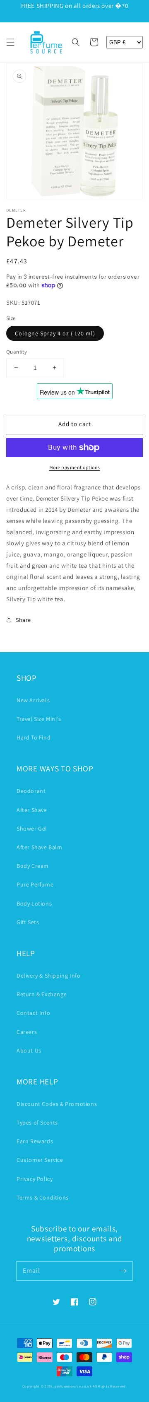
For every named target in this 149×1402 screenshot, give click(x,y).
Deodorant (31, 791)
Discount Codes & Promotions (57, 1104)
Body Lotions (34, 903)
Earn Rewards (35, 1141)
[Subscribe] (123, 1271)
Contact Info (33, 1013)
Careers (27, 1032)
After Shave (32, 810)
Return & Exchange (42, 994)
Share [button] (23, 620)
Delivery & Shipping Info (48, 975)
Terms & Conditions (43, 1197)
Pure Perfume (35, 884)
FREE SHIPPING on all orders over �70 (74, 6)
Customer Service (40, 1160)
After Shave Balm (39, 847)
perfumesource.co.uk (73, 1386)
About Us (29, 1050)
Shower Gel (32, 828)
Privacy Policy (35, 1179)
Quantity (16, 351)
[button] (10, 42)
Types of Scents (37, 1122)
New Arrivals (33, 700)
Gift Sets (28, 922)
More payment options (74, 467)
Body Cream (33, 866)
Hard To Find (33, 737)
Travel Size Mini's (39, 719)
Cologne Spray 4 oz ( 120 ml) (55, 333)
